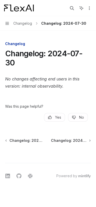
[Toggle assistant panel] (81, 8)
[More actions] (89, 8)
